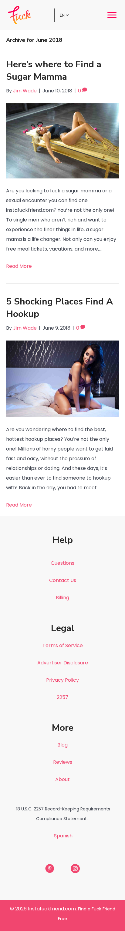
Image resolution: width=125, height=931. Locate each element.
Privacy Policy (62, 680)
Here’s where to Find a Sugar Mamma (53, 70)
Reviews (62, 762)
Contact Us (62, 580)
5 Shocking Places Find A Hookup (59, 307)
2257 (62, 697)
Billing (62, 597)
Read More (19, 266)
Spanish (63, 835)
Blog (62, 744)
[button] (112, 15)
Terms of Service (62, 645)
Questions (62, 563)
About (62, 779)
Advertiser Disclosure (62, 662)
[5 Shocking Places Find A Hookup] (62, 378)
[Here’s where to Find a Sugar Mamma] (62, 140)
